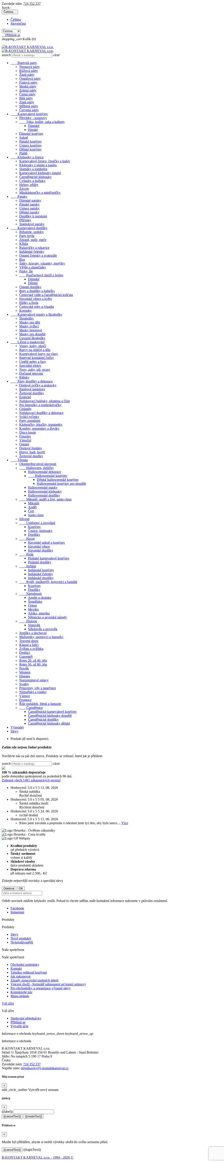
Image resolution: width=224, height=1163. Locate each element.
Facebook (17, 908)
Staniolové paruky (31, 224)
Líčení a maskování (27, 342)
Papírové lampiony (32, 389)
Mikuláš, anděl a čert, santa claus (45, 499)
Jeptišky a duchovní (33, 633)
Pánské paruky (29, 204)
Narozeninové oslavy (34, 680)
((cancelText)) (12, 1116)
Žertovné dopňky (31, 456)
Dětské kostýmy (30, 149)
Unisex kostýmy (30, 145)
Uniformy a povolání (37, 523)
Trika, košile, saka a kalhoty (42, 122)
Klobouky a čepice (27, 157)
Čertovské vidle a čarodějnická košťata (46, 295)
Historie (28, 621)
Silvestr (24, 519)
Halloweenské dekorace (44, 472)
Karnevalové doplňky (28, 228)
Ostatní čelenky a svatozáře (38, 255)
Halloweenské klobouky (45, 491)
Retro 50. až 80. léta (33, 664)
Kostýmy (34, 527)
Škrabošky (26, 318)
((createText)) (33, 1116)
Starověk (34, 625)
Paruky (18, 196)
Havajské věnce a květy (35, 299)
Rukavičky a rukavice (34, 247)
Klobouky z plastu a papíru (38, 165)
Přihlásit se (17, 1022)
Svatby (24, 684)
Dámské (33, 126)
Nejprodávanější (21, 942)
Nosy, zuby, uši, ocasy (34, 369)
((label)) (7, 1111)
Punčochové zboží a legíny (41, 275)
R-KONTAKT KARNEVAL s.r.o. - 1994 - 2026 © (37, 1157)
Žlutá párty (26, 74)
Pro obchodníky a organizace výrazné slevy (40, 988)
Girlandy (25, 409)
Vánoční (25, 440)
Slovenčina (18, 23)
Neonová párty (29, 67)
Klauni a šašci (28, 645)
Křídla (23, 244)
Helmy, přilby (28, 185)
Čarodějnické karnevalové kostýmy (52, 711)
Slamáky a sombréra (33, 169)
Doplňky (34, 535)
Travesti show (28, 641)
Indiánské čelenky (31, 251)
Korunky (25, 310)
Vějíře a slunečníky (32, 267)
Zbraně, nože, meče (32, 240)
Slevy (14, 731)
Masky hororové (30, 330)
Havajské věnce (39, 546)
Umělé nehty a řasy (32, 361)
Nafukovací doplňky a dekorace (41, 413)
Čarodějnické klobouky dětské (49, 723)
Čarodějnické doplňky (43, 719)
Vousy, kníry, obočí (32, 346)
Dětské (33, 283)
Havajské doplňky (40, 550)
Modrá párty (27, 86)
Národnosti (30, 593)
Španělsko (35, 601)
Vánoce (24, 696)
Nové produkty (21, 938)
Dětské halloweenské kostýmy (58, 479)
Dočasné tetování (31, 373)
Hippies (24, 676)
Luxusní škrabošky (32, 338)
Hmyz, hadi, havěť (32, 452)
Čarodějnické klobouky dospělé (50, 715)
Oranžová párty (30, 78)
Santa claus (36, 515)
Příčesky (25, 220)
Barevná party (23, 63)
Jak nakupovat (20, 976)
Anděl (32, 507)
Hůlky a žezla (28, 303)
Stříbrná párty (28, 106)
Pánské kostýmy (30, 141)
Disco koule (27, 432)
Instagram (17, 912)
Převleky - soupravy (33, 118)
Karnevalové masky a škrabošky (36, 314)
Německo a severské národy (47, 617)
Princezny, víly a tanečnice (37, 688)
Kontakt (16, 968)
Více (124, 823)
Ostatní (24, 444)
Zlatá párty (26, 102)
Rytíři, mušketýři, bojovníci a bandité (48, 582)
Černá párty (27, 94)
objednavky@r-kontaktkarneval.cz (44, 1068)
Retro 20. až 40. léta (33, 660)
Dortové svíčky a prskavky (37, 385)
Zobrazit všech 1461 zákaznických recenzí (31, 780)
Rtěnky (24, 377)
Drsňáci (24, 652)
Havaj (27, 538)
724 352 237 (32, 3)
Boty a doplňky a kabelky (37, 291)
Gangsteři (26, 656)
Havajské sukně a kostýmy (46, 542)
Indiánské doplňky (41, 578)
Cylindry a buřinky (32, 181)
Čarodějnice (31, 708)
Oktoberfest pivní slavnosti (37, 464)
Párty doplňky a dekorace (31, 381)
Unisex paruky (29, 208)
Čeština (15, 19)
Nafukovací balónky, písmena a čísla (44, 401)
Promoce (25, 700)
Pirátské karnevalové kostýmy (48, 558)
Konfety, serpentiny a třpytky (39, 428)
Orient (32, 605)
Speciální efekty (30, 365)
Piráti (26, 554)
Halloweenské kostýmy (47, 476)
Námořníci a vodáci (32, 692)
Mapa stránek (19, 996)
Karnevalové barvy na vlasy (38, 354)
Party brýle (26, 236)
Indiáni (27, 566)
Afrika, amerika (39, 613)
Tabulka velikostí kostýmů (28, 972)
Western (24, 672)
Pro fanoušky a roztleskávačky (40, 405)
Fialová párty (28, 82)
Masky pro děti (29, 322)
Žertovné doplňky (31, 393)
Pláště (23, 153)
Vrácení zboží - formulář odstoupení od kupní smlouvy (48, 984)
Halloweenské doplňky (44, 495)
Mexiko (33, 609)
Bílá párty (26, 98)
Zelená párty (28, 90)
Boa (22, 259)
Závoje (24, 188)
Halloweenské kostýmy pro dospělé (61, 483)
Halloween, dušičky (36, 468)
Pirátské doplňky (39, 562)
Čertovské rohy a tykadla (36, 306)
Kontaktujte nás (21, 992)
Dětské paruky (29, 212)
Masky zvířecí (29, 326)
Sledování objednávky (25, 1018)
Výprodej (17, 727)
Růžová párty (28, 71)
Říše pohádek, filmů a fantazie (40, 704)
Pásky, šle (26, 271)
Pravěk (24, 668)
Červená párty (29, 110)
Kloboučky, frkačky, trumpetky (40, 424)
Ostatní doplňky (30, 287)
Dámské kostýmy (31, 133)
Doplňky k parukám (33, 216)
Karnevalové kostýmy (29, 114)
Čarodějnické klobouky (35, 177)
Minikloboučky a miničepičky (40, 192)
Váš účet (8, 1003)
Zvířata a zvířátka (31, 649)
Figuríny (25, 436)
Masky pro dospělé (32, 334)
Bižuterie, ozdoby (31, 232)
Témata (19, 460)
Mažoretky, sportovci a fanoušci (41, 637)
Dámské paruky (30, 200)
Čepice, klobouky (40, 531)
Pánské (33, 130)
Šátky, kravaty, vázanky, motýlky (42, 263)
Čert (31, 511)
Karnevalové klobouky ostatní (40, 173)
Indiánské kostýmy (41, 570)
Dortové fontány (30, 448)
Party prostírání (29, 420)
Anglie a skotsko (39, 597)
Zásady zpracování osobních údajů (34, 980)
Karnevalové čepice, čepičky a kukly (44, 161)
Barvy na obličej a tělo (34, 350)
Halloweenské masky (43, 487)
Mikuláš (33, 503)
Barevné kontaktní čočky (36, 358)
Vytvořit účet (19, 1026)
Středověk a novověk (42, 629)
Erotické (25, 397)
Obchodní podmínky (24, 964)
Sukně (23, 137)
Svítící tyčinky (29, 417)
